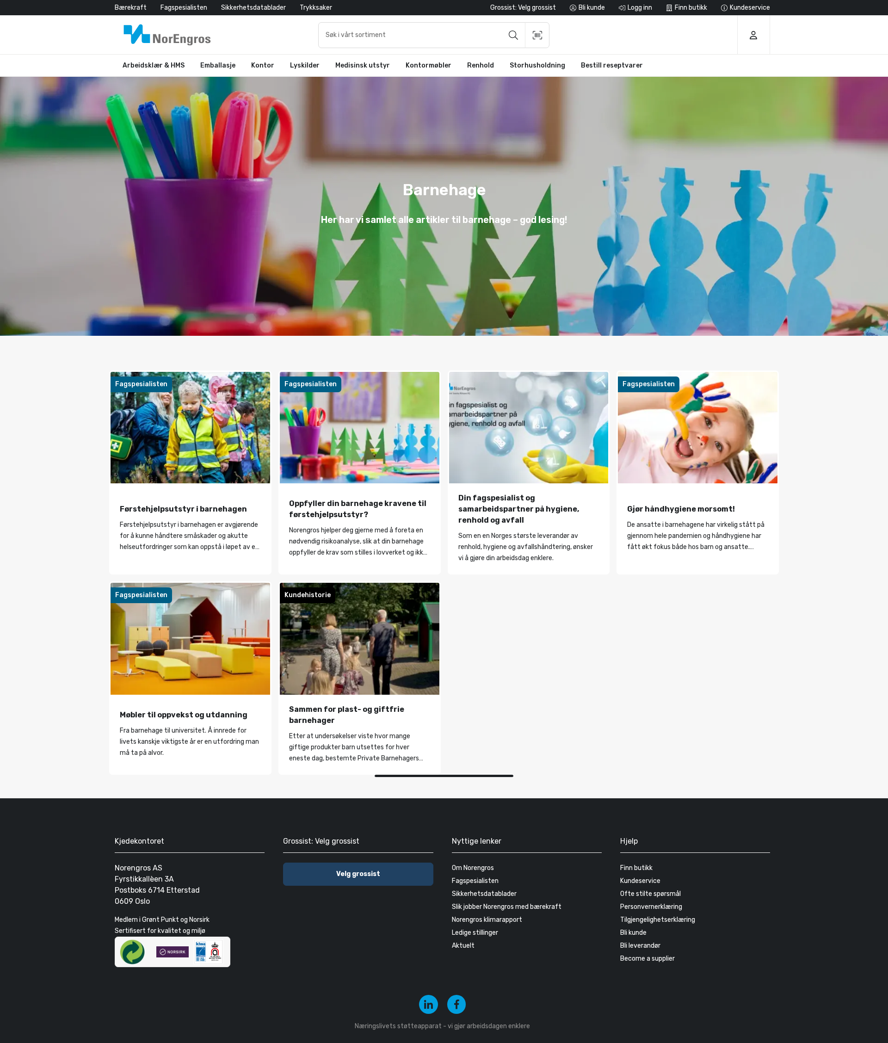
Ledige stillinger (475, 933)
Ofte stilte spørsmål (650, 894)
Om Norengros (473, 868)
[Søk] (513, 35)
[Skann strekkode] (537, 35)
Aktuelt (463, 946)
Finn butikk (636, 868)
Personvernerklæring (651, 907)
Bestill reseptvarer (612, 65)
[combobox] (433, 35)
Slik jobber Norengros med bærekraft (506, 907)
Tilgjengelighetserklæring (657, 920)
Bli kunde (633, 933)
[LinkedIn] (428, 1004)
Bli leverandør (640, 946)
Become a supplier (647, 959)
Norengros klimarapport (487, 920)
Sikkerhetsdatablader (253, 8)
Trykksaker (316, 8)
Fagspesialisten (183, 8)
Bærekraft (131, 8)
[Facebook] (456, 1004)
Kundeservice (640, 881)
